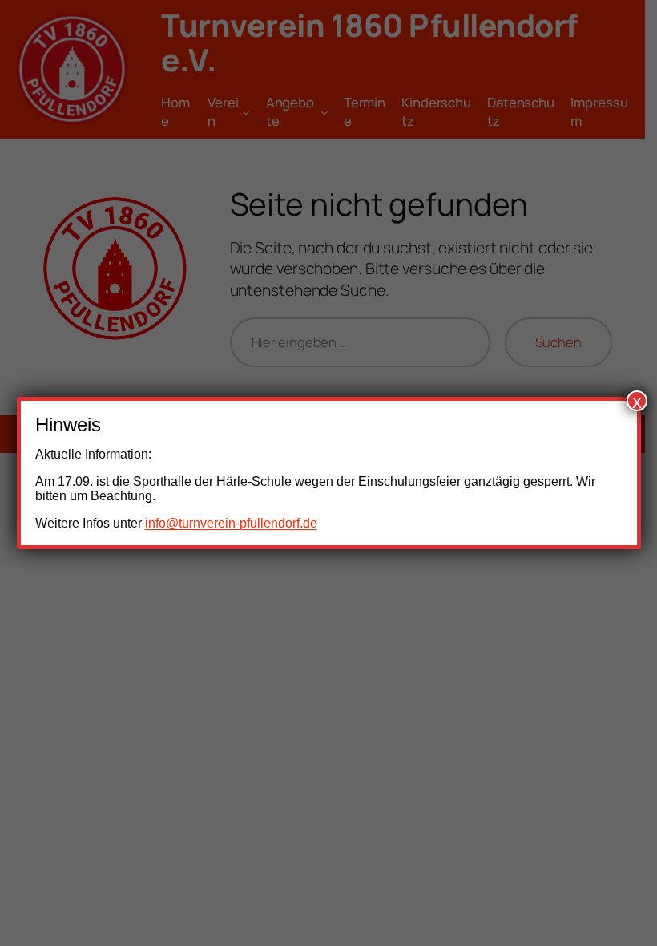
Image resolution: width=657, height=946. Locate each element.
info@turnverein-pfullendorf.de (231, 523)
